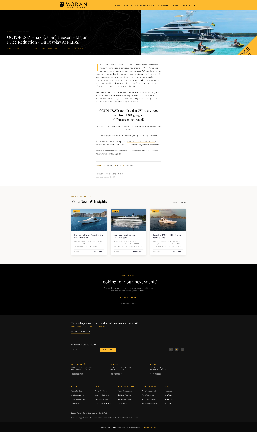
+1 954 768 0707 (77, 374)
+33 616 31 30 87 (116, 374)
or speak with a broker (128, 303)
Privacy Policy (76, 413)
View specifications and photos (141, 142)
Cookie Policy (103, 413)
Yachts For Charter (101, 391)
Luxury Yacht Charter (102, 395)
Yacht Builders (123, 403)
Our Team (168, 395)
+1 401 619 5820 (155, 374)
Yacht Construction (125, 391)
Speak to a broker (80, 331)
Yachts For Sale (76, 391)
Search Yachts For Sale (128, 297)
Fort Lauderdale (78, 364)
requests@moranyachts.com (146, 145)
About (176, 5)
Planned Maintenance (149, 403)
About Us (168, 391)
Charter (128, 5)
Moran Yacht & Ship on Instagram (182, 349)
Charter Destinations (102, 399)
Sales (117, 5)
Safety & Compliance (149, 399)
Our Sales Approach (78, 395)
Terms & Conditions (90, 413)
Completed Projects (125, 399)
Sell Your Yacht (76, 403)
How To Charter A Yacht (103, 403)
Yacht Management (149, 391)
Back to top (150, 427)
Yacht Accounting (148, 395)
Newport (153, 364)
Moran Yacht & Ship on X (171, 349)
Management (164, 5)
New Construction (144, 5)
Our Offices (169, 399)
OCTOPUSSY (129, 65)
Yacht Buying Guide (78, 399)
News (9, 48)
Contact (187, 5)
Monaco (114, 364)
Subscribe (107, 350)
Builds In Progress (124, 395)
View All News (179, 203)
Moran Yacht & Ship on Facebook (176, 349)
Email (119, 165)
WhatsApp (129, 165)
